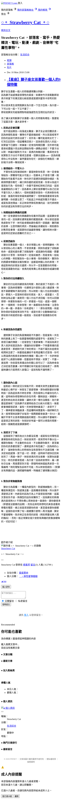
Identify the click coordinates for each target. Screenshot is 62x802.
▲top (3, 581)
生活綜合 (24, 54)
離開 (16, 796)
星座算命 (23, 573)
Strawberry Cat (8, 548)
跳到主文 (5, 30)
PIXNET (13, 759)
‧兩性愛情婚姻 (28, 576)
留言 (33, 565)
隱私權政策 (51, 759)
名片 (9, 67)
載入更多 (6, 587)
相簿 (9, 60)
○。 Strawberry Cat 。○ (25, 22)
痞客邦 (26, 565)
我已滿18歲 (7, 796)
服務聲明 (31, 762)
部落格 (10, 64)
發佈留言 (6, 604)
